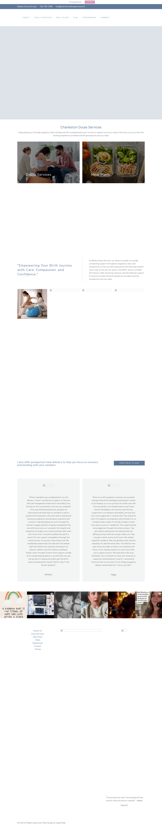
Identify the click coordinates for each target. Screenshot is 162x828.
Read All (124, 805)
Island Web (60, 823)
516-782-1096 (46, 6)
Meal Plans (37, 637)
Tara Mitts (122, 270)
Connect (37, 646)
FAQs (37, 640)
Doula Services (37, 634)
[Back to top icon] (144, 821)
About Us (38, 631)
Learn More (90, 2)
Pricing (38, 649)
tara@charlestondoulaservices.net (70, 6)
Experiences (38, 643)
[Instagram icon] (144, 7)
